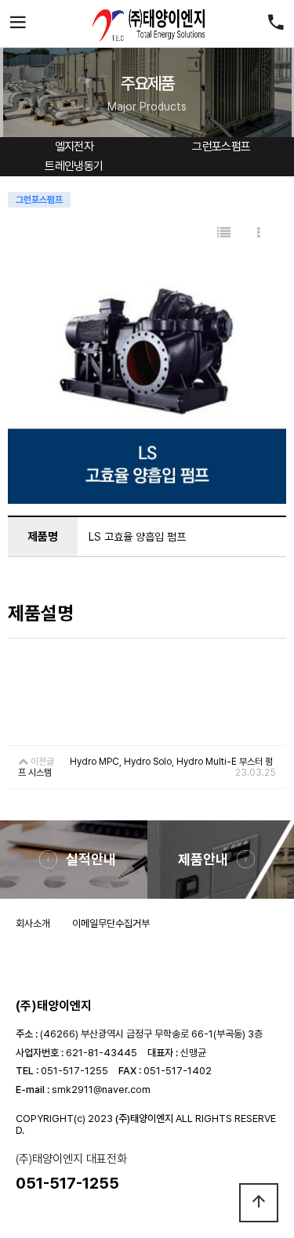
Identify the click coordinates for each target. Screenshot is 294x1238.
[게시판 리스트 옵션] (258, 233)
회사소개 (33, 923)
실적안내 (91, 859)
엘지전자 (74, 146)
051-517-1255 (74, 1071)
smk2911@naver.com (101, 1089)
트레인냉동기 (74, 166)
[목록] (223, 233)
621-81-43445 (101, 1053)
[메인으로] (147, 23)
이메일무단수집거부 (111, 923)
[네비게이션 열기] (18, 23)
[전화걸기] (276, 23)
